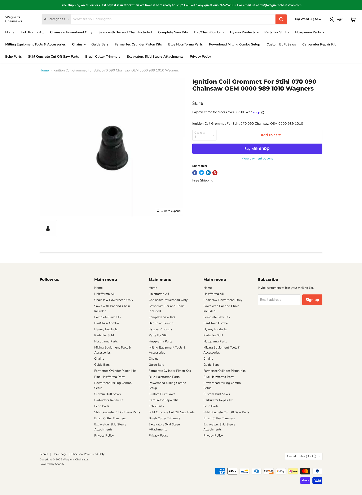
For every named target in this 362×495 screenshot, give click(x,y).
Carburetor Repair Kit (319, 44)
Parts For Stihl (275, 32)
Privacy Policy (200, 56)
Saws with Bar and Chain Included (125, 32)
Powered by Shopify (52, 464)
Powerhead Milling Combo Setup (234, 44)
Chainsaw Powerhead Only (71, 32)
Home (9, 32)
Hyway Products (243, 32)
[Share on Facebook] (194, 172)
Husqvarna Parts (308, 32)
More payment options (257, 158)
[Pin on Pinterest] (214, 172)
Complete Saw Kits (173, 32)
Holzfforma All (32, 32)
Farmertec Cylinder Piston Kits (138, 44)
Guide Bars (100, 44)
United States (301, 456)
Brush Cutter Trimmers (102, 56)
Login (339, 19)
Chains (77, 44)
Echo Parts (13, 56)
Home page (60, 454)
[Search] (281, 19)
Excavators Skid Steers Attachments (155, 56)
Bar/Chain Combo (208, 32)
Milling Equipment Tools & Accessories (35, 44)
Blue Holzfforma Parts (185, 44)
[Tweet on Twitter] (201, 172)
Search (44, 454)
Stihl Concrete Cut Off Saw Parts (53, 56)
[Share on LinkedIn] (208, 172)
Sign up (312, 299)
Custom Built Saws (281, 44)
